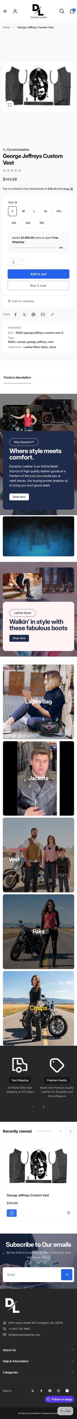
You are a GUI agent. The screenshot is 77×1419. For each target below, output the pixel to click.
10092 (12, 341)
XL (45, 211)
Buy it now (38, 285)
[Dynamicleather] (12, 1313)
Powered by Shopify (50, 1413)
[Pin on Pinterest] (33, 314)
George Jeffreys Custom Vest (28, 1195)
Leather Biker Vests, (36, 347)
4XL (28, 222)
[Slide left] (7, 87)
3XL (14, 222)
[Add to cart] (12, 1213)
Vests (52, 347)
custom (21, 341)
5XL (42, 222)
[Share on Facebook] (15, 314)
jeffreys (42, 341)
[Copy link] (52, 314)
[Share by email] (43, 314)
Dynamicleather (16, 149)
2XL (58, 211)
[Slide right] (70, 87)
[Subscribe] (66, 1274)
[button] (5, 11)
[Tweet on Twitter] (24, 314)
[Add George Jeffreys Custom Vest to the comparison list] (68, 1213)
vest (50, 341)
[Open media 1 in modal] (38, 87)
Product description (17, 377)
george (31, 341)
